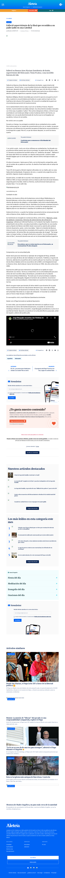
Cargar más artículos (32, 508)
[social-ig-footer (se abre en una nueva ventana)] (37, 868)
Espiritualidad (9, 846)
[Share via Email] (55, 80)
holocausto (18, 358)
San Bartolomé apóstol (37, 7)
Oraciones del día (16, 595)
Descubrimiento (10, 851)
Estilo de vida (9, 849)
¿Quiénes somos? (31, 872)
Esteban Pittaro (24, 31)
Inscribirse (11, 397)
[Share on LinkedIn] (49, 80)
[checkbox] (8, 392)
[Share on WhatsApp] (58, 80)
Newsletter (27, 844)
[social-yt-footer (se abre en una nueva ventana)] (28, 868)
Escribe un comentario (32, 452)
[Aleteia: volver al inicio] (32, 3)
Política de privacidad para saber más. (42, 616)
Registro (14, 10)
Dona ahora (32, 10)
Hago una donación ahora (17, 421)
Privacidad (53, 872)
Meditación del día (17, 583)
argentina (9, 358)
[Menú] (11, 4)
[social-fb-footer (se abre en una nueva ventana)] (31, 868)
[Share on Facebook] (46, 80)
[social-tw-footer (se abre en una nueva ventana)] (34, 868)
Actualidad (9, 18)
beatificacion (11, 786)
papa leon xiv (11, 654)
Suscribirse (33, 857)
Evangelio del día (16, 589)
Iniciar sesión (33, 862)
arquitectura (11, 758)
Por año (44, 844)
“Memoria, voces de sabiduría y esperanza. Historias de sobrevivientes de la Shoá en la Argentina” (31, 220)
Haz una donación (21, 872)
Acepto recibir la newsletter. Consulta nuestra (25, 393)
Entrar (37, 446)
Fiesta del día (14, 578)
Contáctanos (47, 872)
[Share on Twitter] (52, 80)
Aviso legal (39, 872)
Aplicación (26, 846)
